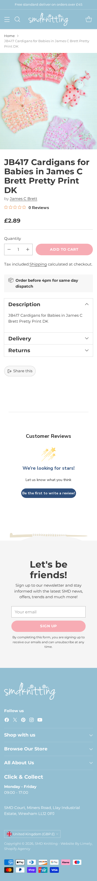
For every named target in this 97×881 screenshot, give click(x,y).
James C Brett (23, 198)
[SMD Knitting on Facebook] (7, 721)
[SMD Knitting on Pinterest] (23, 721)
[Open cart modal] (88, 19)
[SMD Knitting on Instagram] (31, 721)
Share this (22, 370)
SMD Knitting (46, 843)
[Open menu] (7, 19)
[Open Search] (17, 19)
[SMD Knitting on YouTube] (40, 721)
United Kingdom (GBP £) (34, 834)
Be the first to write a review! (48, 493)
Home (9, 36)
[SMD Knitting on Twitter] (15, 721)
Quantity (12, 238)
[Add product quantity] (27, 249)
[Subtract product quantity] (9, 249)
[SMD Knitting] (48, 19)
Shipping (38, 264)
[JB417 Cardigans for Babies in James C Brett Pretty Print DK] (48, 101)
